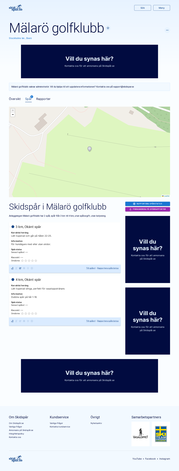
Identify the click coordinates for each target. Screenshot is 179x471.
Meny (162, 7)
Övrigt (95, 417)
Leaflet (166, 196)
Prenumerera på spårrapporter (149, 209)
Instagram (164, 458)
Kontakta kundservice (60, 426)
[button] (89, 149)
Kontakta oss (15, 437)
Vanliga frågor (15, 426)
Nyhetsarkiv (96, 423)
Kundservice (59, 417)
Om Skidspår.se (16, 423)
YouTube (137, 458)
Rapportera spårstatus (108, 268)
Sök (143, 7)
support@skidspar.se (123, 86)
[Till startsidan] (15, 7)
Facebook (150, 458)
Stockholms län (17, 38)
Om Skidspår (18, 417)
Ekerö (29, 38)
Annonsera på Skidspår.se (21, 430)
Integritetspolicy (16, 433)
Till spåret (91, 268)
